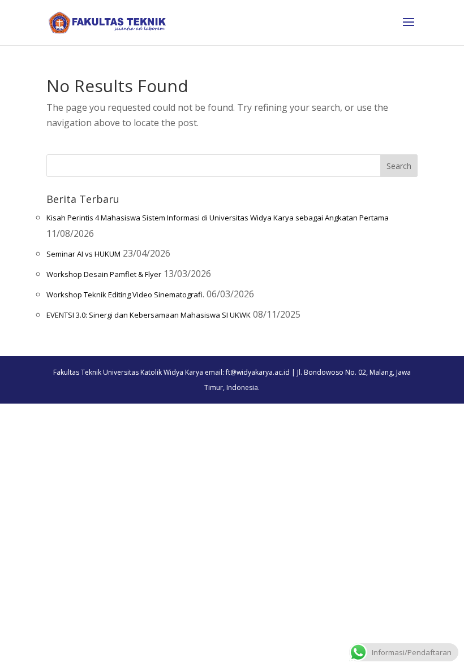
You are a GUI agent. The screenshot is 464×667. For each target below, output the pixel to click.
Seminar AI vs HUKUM (83, 254)
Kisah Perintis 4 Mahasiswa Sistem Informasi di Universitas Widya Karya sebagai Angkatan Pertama (217, 218)
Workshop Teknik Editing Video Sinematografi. (125, 294)
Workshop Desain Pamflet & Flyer (103, 274)
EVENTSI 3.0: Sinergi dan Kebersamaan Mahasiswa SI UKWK (148, 315)
